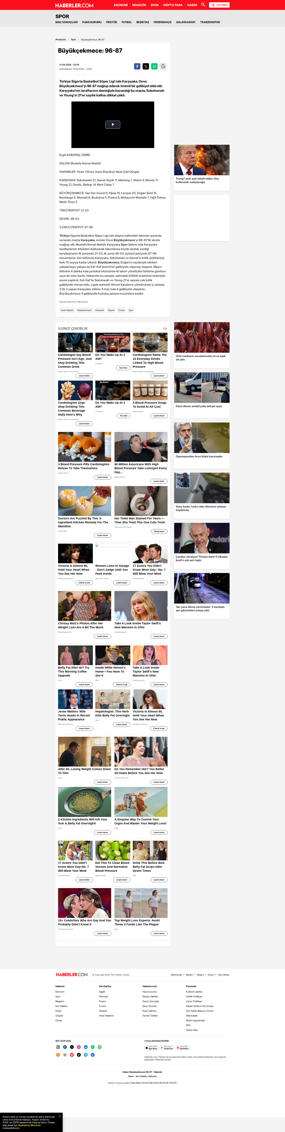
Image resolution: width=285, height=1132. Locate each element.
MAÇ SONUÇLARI (66, 22)
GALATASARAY (186, 22)
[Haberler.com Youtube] (72, 1055)
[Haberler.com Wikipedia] (65, 1055)
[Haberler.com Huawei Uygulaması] (183, 1047)
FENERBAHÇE (163, 22)
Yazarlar (103, 1010)
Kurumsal (191, 986)
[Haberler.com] (71, 975)
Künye (211, 974)
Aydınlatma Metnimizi (29, 1125)
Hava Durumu (149, 991)
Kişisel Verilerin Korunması (199, 1006)
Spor (73, 39)
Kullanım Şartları (194, 991)
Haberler (60, 986)
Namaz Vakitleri (150, 996)
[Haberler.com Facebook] (65, 1047)
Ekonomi (59, 991)
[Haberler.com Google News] (58, 1047)
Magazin (59, 1001)
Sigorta (111, 310)
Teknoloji (103, 996)
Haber (131, 1076)
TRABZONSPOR (210, 22)
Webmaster (192, 1015)
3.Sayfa (59, 1015)
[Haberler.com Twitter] (72, 1047)
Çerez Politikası (194, 1001)
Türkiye (121, 310)
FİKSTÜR (111, 22)
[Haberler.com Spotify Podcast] (99, 1047)
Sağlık (102, 991)
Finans (102, 1001)
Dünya (58, 1020)
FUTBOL (127, 22)
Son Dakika (61, 1006)
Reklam (189, 974)
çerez (6, 1119)
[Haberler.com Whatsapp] (92, 1047)
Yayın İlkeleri (224, 974)
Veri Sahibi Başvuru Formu (199, 1010)
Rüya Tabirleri (149, 1010)
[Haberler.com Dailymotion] (92, 1055)
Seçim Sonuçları (150, 1001)
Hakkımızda (176, 974)
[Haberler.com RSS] (58, 1055)
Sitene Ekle (192, 1030)
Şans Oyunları (149, 1006)
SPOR (155, 5)
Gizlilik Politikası (194, 996)
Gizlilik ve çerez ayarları (119, 1082)
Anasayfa (60, 39)
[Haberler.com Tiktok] (78, 1055)
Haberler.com (149, 986)
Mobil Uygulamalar (195, 1020)
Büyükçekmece (85, 310)
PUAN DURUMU (92, 22)
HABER (192, 5)
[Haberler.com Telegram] (85, 1055)
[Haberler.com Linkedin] (85, 1047)
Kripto (58, 1010)
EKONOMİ (121, 5)
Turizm (102, 1006)
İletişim (200, 974)
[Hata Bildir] (135, 1082)
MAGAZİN (139, 5)
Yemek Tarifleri (150, 1015)
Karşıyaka (99, 310)
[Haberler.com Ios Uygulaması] (151, 1047)
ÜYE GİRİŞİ (222, 5)
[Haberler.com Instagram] (78, 1047)
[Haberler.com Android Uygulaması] (167, 1047)
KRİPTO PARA (173, 5)
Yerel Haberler (67, 310)
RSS (188, 1025)
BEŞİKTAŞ (142, 22)
